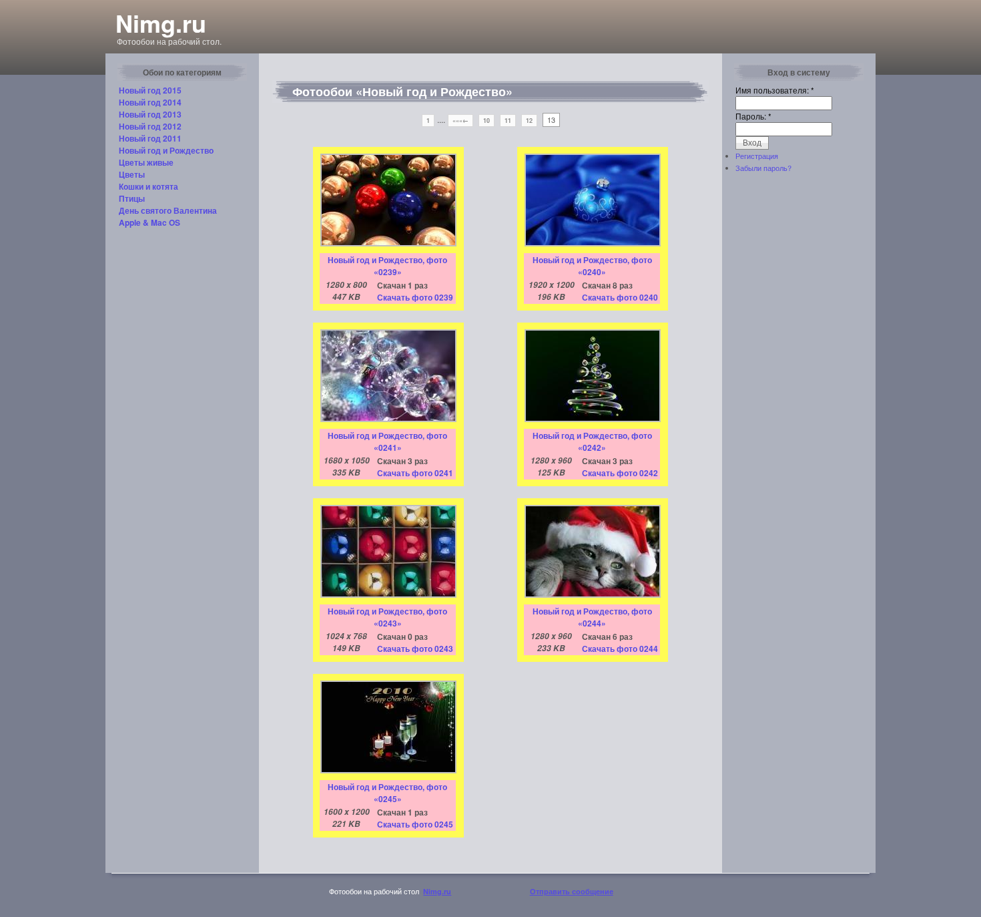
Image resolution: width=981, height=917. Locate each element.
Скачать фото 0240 (620, 297)
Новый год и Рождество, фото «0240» (592, 266)
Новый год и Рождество (166, 150)
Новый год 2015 (150, 90)
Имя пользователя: (774, 90)
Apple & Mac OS (149, 222)
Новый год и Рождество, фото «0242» (592, 441)
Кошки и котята (148, 186)
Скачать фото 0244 (620, 649)
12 (529, 120)
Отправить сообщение (571, 891)
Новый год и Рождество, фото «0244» (592, 617)
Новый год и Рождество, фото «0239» (387, 266)
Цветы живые (146, 162)
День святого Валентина (168, 210)
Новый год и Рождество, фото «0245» (387, 793)
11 (508, 120)
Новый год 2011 (150, 138)
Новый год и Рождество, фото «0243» (387, 617)
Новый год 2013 (150, 114)
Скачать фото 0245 (415, 824)
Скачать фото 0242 (620, 473)
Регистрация (756, 155)
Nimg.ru (160, 22)
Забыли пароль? (763, 167)
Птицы (132, 198)
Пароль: (753, 116)
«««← (460, 120)
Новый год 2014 (150, 102)
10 (486, 120)
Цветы (132, 174)
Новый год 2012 (150, 126)
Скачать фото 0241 (415, 473)
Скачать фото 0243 (415, 649)
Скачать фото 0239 (415, 297)
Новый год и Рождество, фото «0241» (387, 441)
